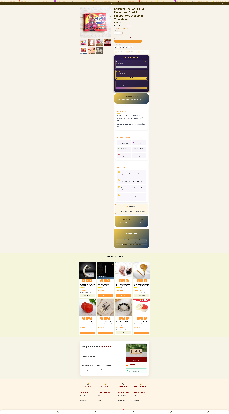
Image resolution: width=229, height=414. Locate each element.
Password (100, 398)
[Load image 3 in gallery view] (99, 42)
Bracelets (136, 395)
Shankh (135, 398)
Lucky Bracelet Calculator (121, 395)
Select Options (87, 295)
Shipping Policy (83, 400)
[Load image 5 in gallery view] (83, 50)
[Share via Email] (123, 47)
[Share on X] (129, 47)
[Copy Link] (132, 47)
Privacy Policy (83, 395)
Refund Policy (83, 398)
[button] (2, 3)
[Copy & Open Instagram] (118, 47)
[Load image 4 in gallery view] (107, 42)
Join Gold (131, 77)
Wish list (100, 395)
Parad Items (136, 400)
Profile (99, 403)
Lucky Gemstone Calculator (122, 398)
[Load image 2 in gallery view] (91, 42)
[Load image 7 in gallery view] (99, 50)
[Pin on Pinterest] (121, 47)
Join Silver (131, 67)
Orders (99, 400)
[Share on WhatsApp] (115, 47)
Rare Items (136, 403)
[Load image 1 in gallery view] (83, 42)
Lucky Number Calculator (121, 400)
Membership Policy (84, 403)
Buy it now (128, 41)
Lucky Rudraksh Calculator (121, 403)
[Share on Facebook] (126, 47)
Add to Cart (105, 295)
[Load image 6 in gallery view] (91, 50)
